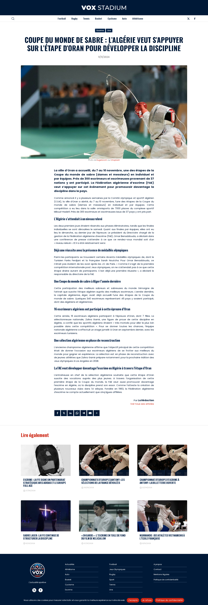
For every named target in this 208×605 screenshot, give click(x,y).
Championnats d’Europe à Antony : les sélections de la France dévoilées (103, 481)
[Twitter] (188, 19)
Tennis (86, 18)
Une (109, 30)
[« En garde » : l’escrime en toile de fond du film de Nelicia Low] (104, 516)
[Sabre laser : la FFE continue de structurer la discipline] (46, 516)
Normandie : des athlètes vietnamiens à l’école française (162, 536)
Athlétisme (137, 18)
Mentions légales (161, 574)
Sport (111, 579)
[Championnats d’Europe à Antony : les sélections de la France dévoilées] (104, 460)
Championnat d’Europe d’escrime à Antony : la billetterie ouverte (159, 481)
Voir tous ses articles (142, 403)
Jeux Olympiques (117, 569)
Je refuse (147, 600)
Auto (124, 18)
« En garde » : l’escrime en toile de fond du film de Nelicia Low (103, 536)
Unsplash (115, 160)
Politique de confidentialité (166, 579)
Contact (157, 569)
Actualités (69, 564)
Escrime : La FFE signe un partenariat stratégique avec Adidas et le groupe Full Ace (44, 483)
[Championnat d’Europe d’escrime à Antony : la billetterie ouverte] (162, 460)
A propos (158, 564)
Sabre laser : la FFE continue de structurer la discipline (41, 536)
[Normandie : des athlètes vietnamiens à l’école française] (162, 516)
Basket (98, 18)
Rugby (74, 18)
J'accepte (133, 600)
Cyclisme (112, 18)
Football (62, 18)
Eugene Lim (102, 160)
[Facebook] (194, 19)
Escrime (100, 30)
